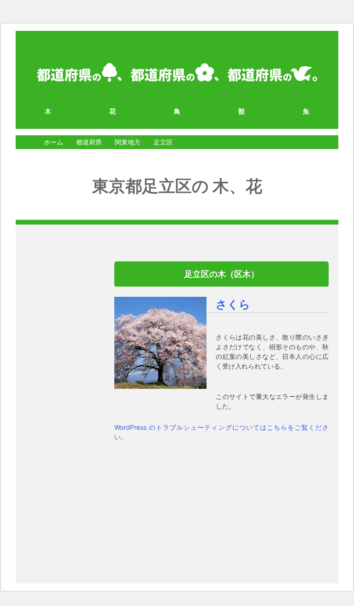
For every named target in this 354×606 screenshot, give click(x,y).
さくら (233, 304)
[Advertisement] (55, 399)
